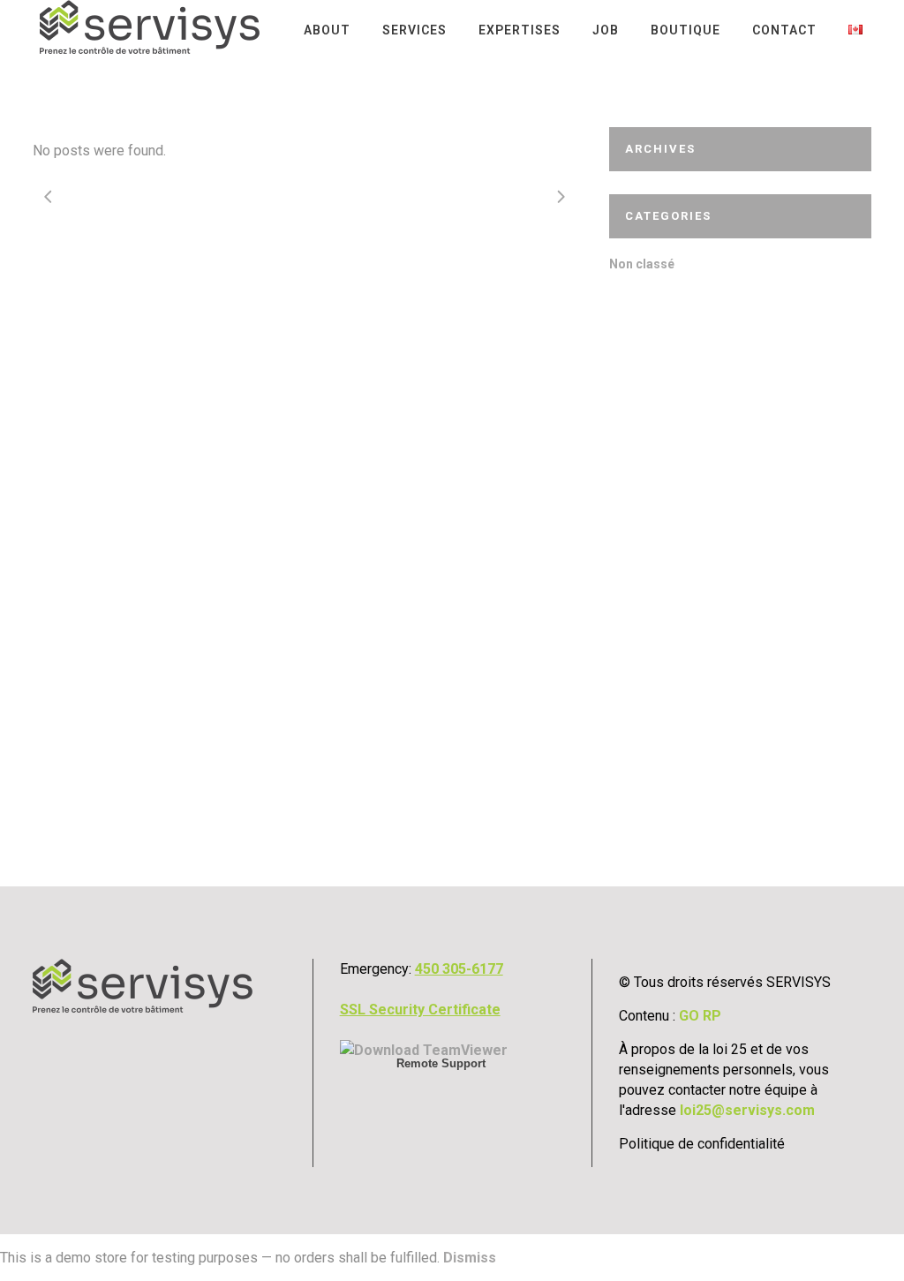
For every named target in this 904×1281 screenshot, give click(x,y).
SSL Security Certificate (420, 1009)
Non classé (641, 264)
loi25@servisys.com (747, 1110)
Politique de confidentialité (702, 1143)
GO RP (700, 1015)
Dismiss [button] (469, 1257)
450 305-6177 (459, 969)
